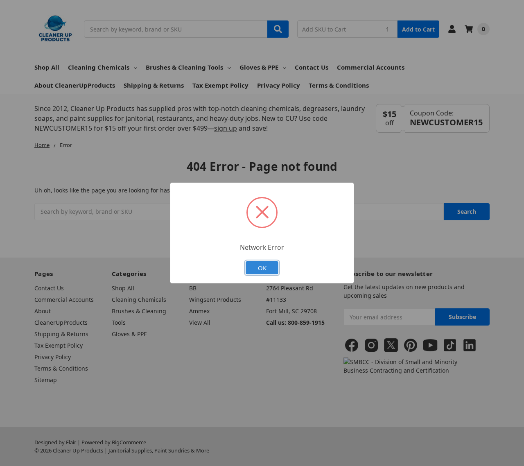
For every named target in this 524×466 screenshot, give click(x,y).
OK (262, 268)
